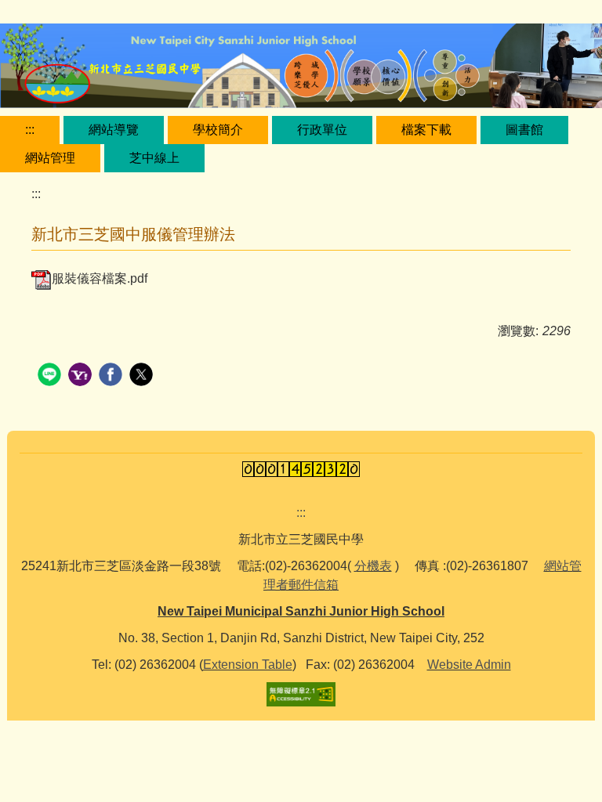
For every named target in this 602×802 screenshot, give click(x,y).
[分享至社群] (51, 376)
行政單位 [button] (322, 129)
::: (29, 129)
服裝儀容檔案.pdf (99, 278)
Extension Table (247, 664)
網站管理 (50, 157)
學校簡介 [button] (218, 129)
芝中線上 (154, 157)
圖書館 (524, 129)
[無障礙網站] (301, 692)
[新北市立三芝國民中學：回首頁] (301, 67)
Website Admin (469, 664)
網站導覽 (114, 129)
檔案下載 (426, 129)
